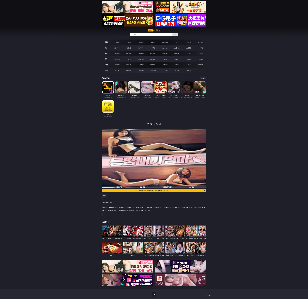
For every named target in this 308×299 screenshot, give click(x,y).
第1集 (104, 195)
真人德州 (129, 42)
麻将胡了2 (165, 42)
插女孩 (117, 70)
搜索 (175, 34)
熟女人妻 (165, 48)
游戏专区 (153, 42)
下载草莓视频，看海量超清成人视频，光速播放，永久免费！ (154, 190)
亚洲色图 (129, 59)
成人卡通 (141, 53)
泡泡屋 (177, 70)
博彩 (106, 42)
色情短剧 (189, 70)
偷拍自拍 (129, 53)
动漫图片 (153, 59)
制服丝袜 (165, 53)
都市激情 (117, 65)
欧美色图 (141, 59)
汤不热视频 (153, 70)
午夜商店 (129, 70)
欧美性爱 (153, 53)
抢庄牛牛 (200, 42)
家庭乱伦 (129, 65)
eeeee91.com (154, 30)
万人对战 (141, 42)
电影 (106, 53)
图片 (106, 59)
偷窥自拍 (117, 59)
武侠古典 (153, 65)
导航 (106, 70)
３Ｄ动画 (153, 48)
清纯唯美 (177, 59)
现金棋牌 (189, 42)
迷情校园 (165, 65)
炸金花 (177, 42)
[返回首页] (209, 295)
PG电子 (117, 42)
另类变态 (200, 53)
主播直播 (189, 48)
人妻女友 (141, 65)
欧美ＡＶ (141, 48)
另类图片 (200, 59)
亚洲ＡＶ (117, 48)
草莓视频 (141, 70)
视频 (106, 48)
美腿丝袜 (165, 59)
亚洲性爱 (117, 53)
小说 (106, 65)
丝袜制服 (177, 48)
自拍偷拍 (129, 48)
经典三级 (177, 53)
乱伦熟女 (189, 53)
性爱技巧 (200, 65)
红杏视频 (165, 70)
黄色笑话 (189, 65)
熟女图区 (189, 59)
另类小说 (177, 65)
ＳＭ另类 (200, 48)
